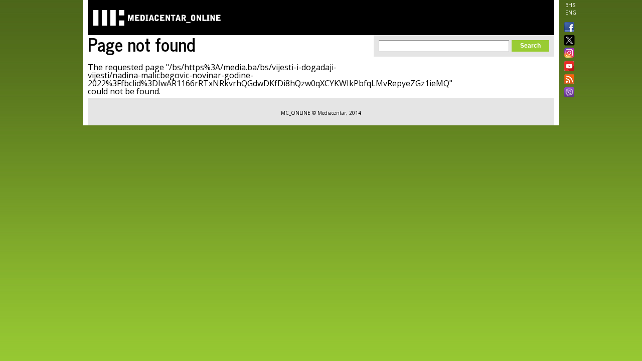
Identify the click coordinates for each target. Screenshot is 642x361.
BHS (570, 5)
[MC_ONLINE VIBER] (567, 93)
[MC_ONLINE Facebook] (567, 28)
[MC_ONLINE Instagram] (567, 54)
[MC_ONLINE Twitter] (567, 41)
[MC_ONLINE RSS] (567, 80)
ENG (570, 12)
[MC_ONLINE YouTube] (567, 66)
